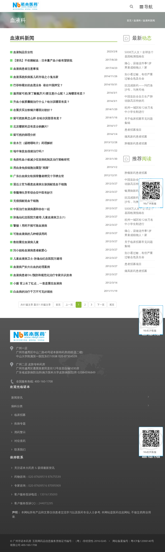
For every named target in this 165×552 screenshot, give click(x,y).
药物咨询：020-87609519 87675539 (37, 476)
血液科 (137, 20)
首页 (129, 20)
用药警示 (20, 432)
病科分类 (17, 406)
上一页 (69, 304)
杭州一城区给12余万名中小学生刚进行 (139, 110)
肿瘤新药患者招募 (136, 143)
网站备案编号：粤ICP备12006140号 (133, 541)
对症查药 (20, 441)
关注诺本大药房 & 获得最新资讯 (34, 468)
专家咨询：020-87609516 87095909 (37, 485)
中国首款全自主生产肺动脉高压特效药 (139, 98)
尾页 (111, 304)
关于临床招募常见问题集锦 (139, 121)
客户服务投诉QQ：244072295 (33, 503)
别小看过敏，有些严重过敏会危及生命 (139, 76)
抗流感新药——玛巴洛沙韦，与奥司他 (139, 87)
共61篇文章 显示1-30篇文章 (36, 304)
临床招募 (20, 415)
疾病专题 (20, 423)
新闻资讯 (17, 397)
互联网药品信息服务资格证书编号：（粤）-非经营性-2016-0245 (69, 541)
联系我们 (20, 449)
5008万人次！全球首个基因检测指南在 (139, 54)
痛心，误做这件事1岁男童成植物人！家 (138, 65)
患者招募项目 (133, 130)
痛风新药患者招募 (136, 136)
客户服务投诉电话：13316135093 (35, 494)
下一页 (100, 304)
